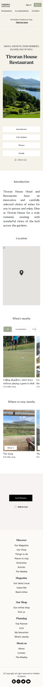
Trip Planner (21, 623)
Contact (21, 652)
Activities (35, 11)
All (8, 329)
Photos (21, 145)
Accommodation (22, 11)
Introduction (21, 129)
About (21, 648)
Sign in (28, 5)
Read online (21, 592)
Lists (21, 628)
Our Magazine (21, 545)
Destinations (6, 11)
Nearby (21, 153)
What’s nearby (21, 636)
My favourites (21, 632)
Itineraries (21, 562)
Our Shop (21, 549)
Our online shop (21, 607)
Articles (21, 567)
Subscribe (22, 587)
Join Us (37, 5)
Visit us (21, 611)
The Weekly (21, 571)
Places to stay (22, 558)
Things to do (21, 554)
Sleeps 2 (10, 448)
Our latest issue (21, 583)
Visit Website (21, 137)
